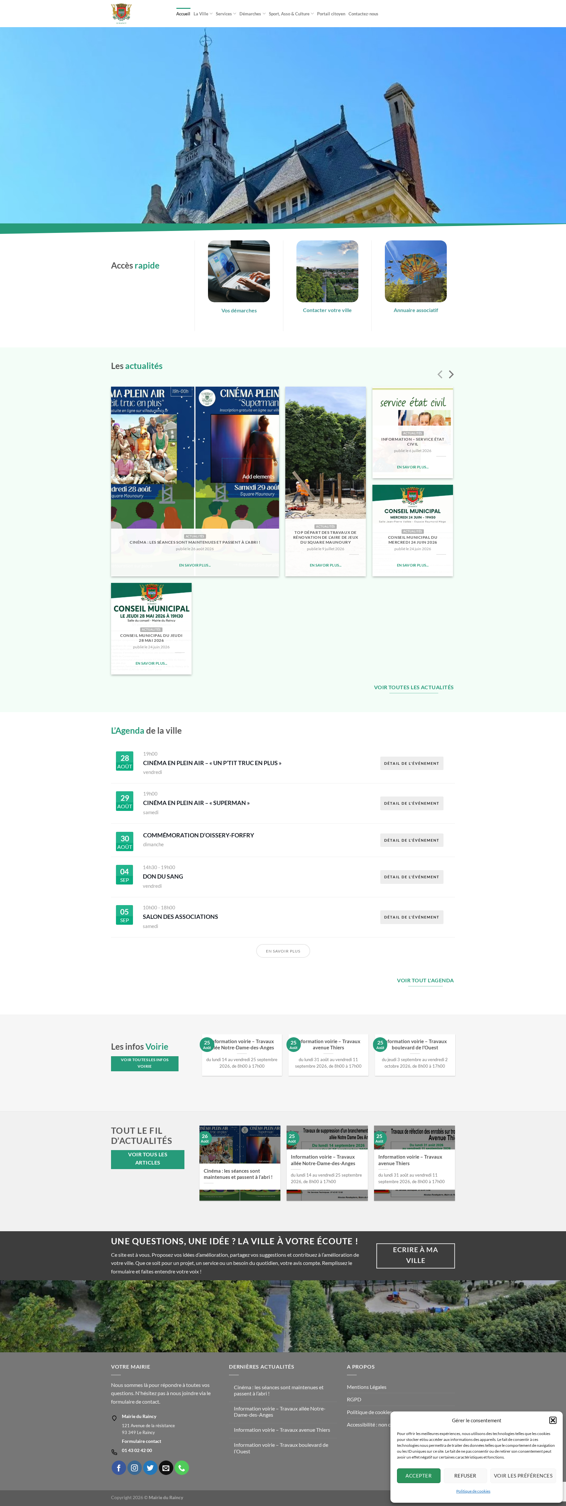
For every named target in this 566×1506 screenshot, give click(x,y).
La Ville (201, 13)
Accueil (183, 13)
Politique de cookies (473, 1491)
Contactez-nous (363, 13)
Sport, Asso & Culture (289, 13)
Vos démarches (239, 310)
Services (224, 13)
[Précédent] (440, 375)
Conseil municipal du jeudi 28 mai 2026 (151, 637)
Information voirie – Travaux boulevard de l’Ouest (415, 1044)
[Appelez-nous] (182, 1468)
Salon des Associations (180, 916)
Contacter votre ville (327, 310)
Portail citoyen (331, 13)
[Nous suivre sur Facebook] (119, 1468)
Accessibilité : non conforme (378, 1424)
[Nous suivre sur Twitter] (150, 1468)
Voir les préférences (523, 1476)
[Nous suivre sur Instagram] (134, 1468)
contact (150, 1401)
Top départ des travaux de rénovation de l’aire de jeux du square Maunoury (325, 537)
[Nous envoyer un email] (166, 1468)
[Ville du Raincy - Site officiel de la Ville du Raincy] (138, 13)
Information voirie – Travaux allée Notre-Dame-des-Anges (242, 1044)
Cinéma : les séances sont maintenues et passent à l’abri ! (195, 542)
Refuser (465, 1476)
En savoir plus (283, 951)
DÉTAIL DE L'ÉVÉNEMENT (412, 763)
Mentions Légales (367, 1387)
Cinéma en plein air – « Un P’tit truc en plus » (212, 762)
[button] (553, 1420)
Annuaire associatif (416, 310)
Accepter (419, 1476)
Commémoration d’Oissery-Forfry (198, 835)
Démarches (250, 13)
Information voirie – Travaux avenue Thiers (328, 1044)
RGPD (354, 1399)
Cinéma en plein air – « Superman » (196, 802)
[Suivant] (450, 375)
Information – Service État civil (412, 441)
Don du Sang (163, 876)
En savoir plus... (195, 565)
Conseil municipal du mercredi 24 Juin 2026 (413, 539)
